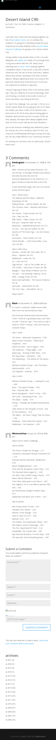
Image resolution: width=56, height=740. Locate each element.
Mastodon (40, 736)
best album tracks (18, 40)
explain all (22, 60)
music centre (25, 66)
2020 (10, 664)
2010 (11, 704)
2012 (11, 696)
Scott (10, 24)
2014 (11, 688)
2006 (11, 720)
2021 (10, 660)
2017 (11, 676)
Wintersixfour (19, 433)
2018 (10, 672)
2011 (11, 700)
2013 (11, 692)
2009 (11, 707)
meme (30, 24)
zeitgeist (37, 24)
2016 (11, 680)
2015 (10, 684)
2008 (11, 711)
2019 (10, 668)
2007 (11, 716)
